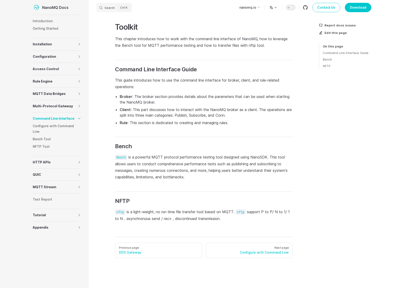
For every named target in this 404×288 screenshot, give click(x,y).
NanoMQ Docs (55, 7)
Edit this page (336, 33)
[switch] (290, 7)
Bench (327, 59)
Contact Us (326, 7)
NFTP (327, 66)
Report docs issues (340, 25)
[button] (79, 44)
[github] (305, 7)
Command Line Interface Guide (345, 53)
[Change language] (273, 7)
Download (358, 7)
